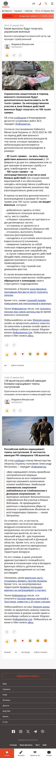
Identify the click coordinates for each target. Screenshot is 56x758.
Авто (37, 745)
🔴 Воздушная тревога (27, 16)
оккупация (25, 652)
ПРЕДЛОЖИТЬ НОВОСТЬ (28, 676)
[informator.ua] (5, 3)
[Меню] (52, 3)
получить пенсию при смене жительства (27, 310)
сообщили (20, 117)
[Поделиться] (14, 55)
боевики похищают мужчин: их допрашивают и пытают (25, 588)
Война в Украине (17, 365)
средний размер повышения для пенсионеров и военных (27, 302)
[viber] (42, 731)
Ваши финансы (26, 745)
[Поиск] (46, 3)
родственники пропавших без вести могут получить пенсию (26, 292)
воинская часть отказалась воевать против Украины (25, 579)
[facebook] (13, 731)
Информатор (22, 123)
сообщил (19, 460)
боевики (7, 652)
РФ (16, 652)
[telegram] (35, 731)
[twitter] (28, 731)
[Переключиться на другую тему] (39, 3)
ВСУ (5, 365)
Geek (44, 745)
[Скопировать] (20, 55)
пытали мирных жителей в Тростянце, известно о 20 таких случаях (27, 600)
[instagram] (20, 731)
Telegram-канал (41, 320)
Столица (13, 745)
